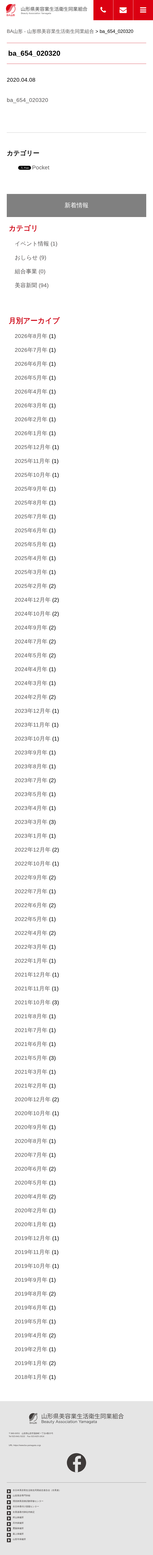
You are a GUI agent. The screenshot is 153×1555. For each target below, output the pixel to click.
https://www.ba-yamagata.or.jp (27, 1445)
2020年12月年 (33, 1099)
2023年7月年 (31, 780)
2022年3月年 (31, 947)
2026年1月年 (31, 433)
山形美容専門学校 (21, 1495)
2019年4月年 (31, 1335)
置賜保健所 (18, 1528)
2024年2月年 (31, 697)
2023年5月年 (31, 794)
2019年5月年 (31, 1321)
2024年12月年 (33, 600)
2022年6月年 (31, 905)
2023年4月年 (31, 808)
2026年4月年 (31, 392)
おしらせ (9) (30, 257)
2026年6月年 (31, 364)
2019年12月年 (33, 1238)
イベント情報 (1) (36, 244)
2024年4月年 (31, 669)
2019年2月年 (31, 1349)
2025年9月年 (31, 489)
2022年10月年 (33, 863)
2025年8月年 (31, 503)
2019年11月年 (32, 1252)
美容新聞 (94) (32, 285)
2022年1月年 (31, 961)
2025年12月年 (33, 447)
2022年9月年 (31, 877)
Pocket (40, 167)
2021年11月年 (32, 988)
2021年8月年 (31, 1016)
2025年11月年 (32, 461)
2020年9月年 (31, 1127)
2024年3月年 (31, 683)
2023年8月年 (31, 766)
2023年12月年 (33, 711)
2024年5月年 (31, 655)
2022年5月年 (31, 919)
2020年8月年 (31, 1141)
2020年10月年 (33, 1113)
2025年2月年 (31, 586)
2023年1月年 (31, 836)
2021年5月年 (31, 1058)
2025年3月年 (31, 572)
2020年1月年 (31, 1224)
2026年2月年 (31, 419)
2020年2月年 (31, 1210)
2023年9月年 (31, 752)
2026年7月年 (31, 350)
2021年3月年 (31, 1072)
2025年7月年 (31, 516)
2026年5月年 (31, 378)
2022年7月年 (31, 891)
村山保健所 (18, 1517)
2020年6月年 (31, 1169)
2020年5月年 (31, 1183)
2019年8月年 (31, 1294)
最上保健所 (18, 1534)
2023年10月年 (33, 739)
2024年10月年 (33, 614)
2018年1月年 (31, 1377)
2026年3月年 (31, 405)
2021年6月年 (31, 1044)
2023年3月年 (31, 822)
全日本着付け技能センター (26, 1506)
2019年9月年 (31, 1280)
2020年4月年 (31, 1196)
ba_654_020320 (27, 100)
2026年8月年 (31, 336)
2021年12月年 (33, 975)
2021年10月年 (33, 1002)
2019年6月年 (31, 1308)
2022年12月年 (33, 850)
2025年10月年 (33, 475)
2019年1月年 (31, 1363)
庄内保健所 (18, 1523)
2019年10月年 (33, 1266)
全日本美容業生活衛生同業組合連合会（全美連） (37, 1490)
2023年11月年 (32, 725)
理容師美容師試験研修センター (28, 1501)
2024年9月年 (31, 627)
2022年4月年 (31, 933)
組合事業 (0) (30, 271)
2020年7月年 (31, 1155)
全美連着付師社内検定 (24, 1512)
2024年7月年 (31, 641)
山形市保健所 (19, 1539)
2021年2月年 (31, 1086)
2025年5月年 (31, 544)
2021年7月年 (31, 1030)
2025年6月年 (31, 530)
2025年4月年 (31, 558)
